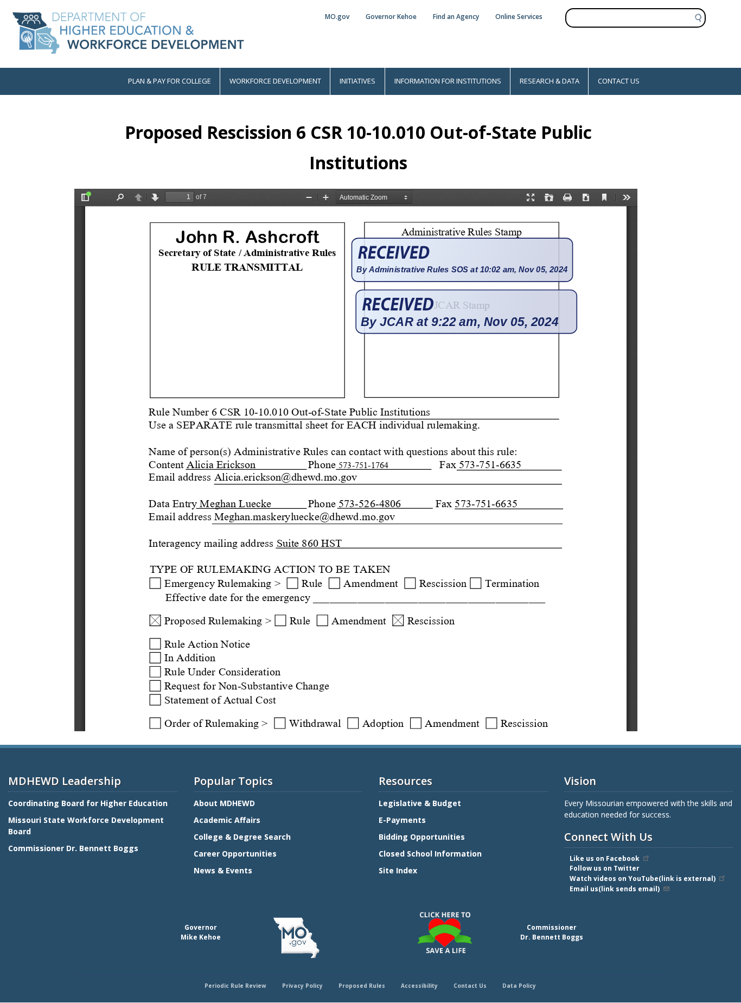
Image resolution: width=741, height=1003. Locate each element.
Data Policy (519, 985)
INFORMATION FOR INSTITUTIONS (447, 81)
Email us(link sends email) (615, 888)
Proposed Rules (361, 985)
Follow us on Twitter (605, 868)
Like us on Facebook (605, 858)
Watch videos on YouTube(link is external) (643, 878)
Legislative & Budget (421, 803)
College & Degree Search (243, 837)
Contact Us (470, 985)
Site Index (399, 870)
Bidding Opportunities (423, 837)
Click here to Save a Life (372, 913)
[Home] (128, 62)
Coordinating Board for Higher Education (89, 803)
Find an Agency (456, 16)
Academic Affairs (228, 820)
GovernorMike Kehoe (201, 932)
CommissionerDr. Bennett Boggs (551, 932)
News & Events (223, 870)
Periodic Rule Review (235, 985)
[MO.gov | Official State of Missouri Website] (296, 938)
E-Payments (402, 820)
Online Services (518, 16)
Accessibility (419, 985)
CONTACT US (619, 81)
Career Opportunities (235, 853)
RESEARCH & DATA (549, 81)
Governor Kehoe (391, 16)
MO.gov (337, 16)
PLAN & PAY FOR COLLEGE (169, 81)
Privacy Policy (302, 985)
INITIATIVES (357, 81)
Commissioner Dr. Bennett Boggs (73, 848)
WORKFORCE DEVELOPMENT (275, 81)
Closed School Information (430, 853)
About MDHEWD (224, 803)
